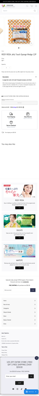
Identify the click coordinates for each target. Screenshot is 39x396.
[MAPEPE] (19, 251)
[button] (19, 77)
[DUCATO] (19, 221)
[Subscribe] (31, 376)
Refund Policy (4, 352)
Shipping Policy (4, 355)
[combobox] (19, 11)
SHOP (20, 207)
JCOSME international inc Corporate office (10, 343)
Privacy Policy (4, 350)
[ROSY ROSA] (19, 191)
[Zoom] (31, 43)
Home (3, 51)
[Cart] (31, 6)
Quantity (4, 64)
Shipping (3, 99)
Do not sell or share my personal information (10, 341)
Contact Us (4, 338)
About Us (3, 336)
